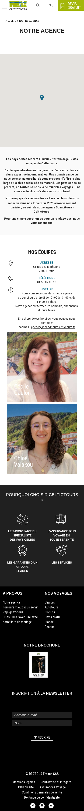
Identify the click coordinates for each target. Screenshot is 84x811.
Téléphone (46, 278)
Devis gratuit (53, 617)
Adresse (46, 262)
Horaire (47, 289)
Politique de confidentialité (42, 797)
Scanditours (64, 207)
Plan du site (26, 787)
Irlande (49, 622)
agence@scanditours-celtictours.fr (53, 327)
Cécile (21, 386)
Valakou (23, 464)
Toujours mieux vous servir (20, 607)
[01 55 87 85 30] (51, 5)
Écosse (50, 627)
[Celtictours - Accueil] (18, 5)
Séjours (50, 602)
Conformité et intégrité (56, 782)
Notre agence (12, 602)
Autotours (51, 607)
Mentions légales (24, 782)
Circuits (50, 612)
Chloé (21, 458)
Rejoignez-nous (13, 612)
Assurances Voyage (52, 787)
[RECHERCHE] (37, 5)
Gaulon (22, 392)
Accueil (11, 20)
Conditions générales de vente (42, 792)
